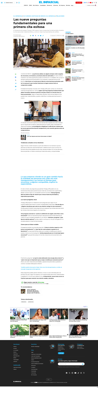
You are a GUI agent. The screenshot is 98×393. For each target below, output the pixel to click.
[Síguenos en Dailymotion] (96, 2)
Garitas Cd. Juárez (91, 5)
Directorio (33, 365)
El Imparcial (17, 16)
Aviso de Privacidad (35, 356)
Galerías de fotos (17, 367)
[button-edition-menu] (86, 5)
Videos (14, 369)
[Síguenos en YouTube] (91, 2)
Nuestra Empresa (35, 361)
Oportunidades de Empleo (37, 363)
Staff (32, 352)
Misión (32, 359)
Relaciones (60, 16)
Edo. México (36, 5)
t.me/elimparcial (80, 345)
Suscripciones (34, 369)
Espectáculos (16, 355)
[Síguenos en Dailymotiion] (84, 373)
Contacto (33, 367)
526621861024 (61, 345)
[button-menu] (1, 2)
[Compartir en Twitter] (35, 35)
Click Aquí (61, 353)
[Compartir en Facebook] (33, 35)
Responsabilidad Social (36, 358)
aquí (47, 283)
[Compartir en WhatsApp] (30, 35)
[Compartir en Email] (40, 35)
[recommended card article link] (23, 137)
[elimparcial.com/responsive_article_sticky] (97, 387)
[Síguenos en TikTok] (92, 2)
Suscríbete (79, 2)
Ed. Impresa (62, 5)
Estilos (14, 357)
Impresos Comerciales (36, 354)
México (15, 346)
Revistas (68, 5)
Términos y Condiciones (75, 366)
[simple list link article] (75, 41)
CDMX (30, 5)
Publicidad (33, 371)
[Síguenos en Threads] (94, 2)
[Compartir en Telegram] (38, 35)
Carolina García (18, 35)
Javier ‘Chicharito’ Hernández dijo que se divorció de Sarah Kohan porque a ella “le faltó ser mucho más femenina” (33, 292)
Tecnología (15, 359)
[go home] (17, 381)
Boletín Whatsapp (35, 346)
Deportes (15, 354)
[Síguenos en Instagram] (89, 2)
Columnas (55, 5)
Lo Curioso (15, 350)
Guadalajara (43, 5)
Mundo (15, 348)
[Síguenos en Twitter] (87, 2)
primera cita (30, 301)
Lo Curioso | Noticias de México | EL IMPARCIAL (39, 16)
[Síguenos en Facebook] (85, 2)
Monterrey (49, 5)
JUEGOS (26, 5)
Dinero (14, 352)
